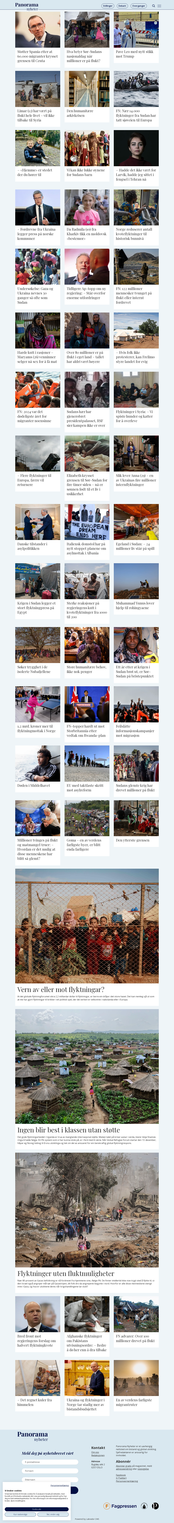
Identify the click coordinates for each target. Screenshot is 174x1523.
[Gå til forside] (26, 4)
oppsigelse (143, 1468)
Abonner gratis (123, 1465)
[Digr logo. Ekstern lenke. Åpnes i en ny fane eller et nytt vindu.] (6, 1487)
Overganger (138, 5)
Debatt (122, 5)
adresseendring (124, 1468)
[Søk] (153, 6)
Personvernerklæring (127, 1481)
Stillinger (108, 5)
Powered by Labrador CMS (87, 1519)
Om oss (95, 1452)
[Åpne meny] (159, 6)
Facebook (121, 1475)
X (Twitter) (121, 1478)
